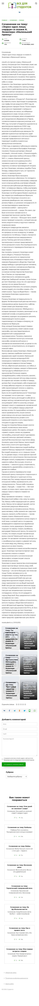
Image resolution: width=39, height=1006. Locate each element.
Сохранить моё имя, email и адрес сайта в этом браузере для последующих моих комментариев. (19, 759)
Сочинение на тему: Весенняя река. (19, 866)
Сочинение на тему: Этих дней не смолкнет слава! (19, 807)
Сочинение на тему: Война (19, 846)
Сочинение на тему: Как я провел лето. (19, 929)
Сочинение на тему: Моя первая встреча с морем (19, 950)
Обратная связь (10, 972)
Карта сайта (9, 984)
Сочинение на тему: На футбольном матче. (19, 908)
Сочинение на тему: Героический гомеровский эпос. (19, 887)
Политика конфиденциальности (16, 978)
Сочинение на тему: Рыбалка (19, 827)
